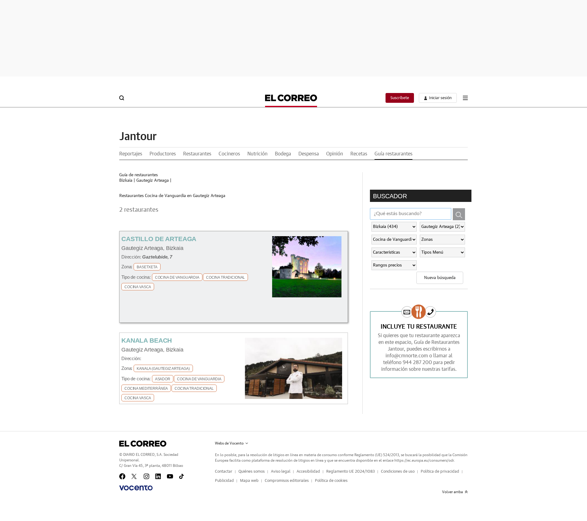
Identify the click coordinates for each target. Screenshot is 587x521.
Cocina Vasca (137, 287)
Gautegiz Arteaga (152, 180)
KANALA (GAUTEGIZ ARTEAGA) (163, 369)
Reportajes (130, 153)
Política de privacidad (440, 472)
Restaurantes (197, 153)
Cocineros (229, 153)
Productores (163, 153)
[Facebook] (122, 476)
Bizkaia (125, 180)
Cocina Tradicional (225, 277)
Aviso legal (280, 472)
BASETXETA (147, 267)
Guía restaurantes (393, 153)
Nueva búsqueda (440, 278)
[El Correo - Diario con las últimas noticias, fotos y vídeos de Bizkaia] (291, 98)
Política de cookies (331, 481)
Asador (162, 379)
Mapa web (249, 481)
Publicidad (224, 481)
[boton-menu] (465, 98)
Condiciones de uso (398, 472)
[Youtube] (170, 476)
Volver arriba (452, 492)
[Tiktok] (181, 476)
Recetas (358, 153)
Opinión (334, 153)
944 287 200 (417, 362)
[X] (134, 476)
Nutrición (257, 153)
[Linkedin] (158, 476)
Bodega (283, 153)
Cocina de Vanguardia (177, 277)
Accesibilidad (308, 472)
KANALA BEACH (146, 340)
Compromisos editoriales (287, 481)
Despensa (308, 153)
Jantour (138, 136)
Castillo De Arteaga (158, 238)
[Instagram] (146, 476)
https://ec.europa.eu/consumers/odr (424, 460)
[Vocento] (136, 488)
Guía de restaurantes (138, 175)
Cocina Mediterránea (146, 388)
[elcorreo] (142, 444)
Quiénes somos (251, 472)
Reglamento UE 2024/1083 (350, 472)
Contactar (223, 472)
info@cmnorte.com (407, 355)
